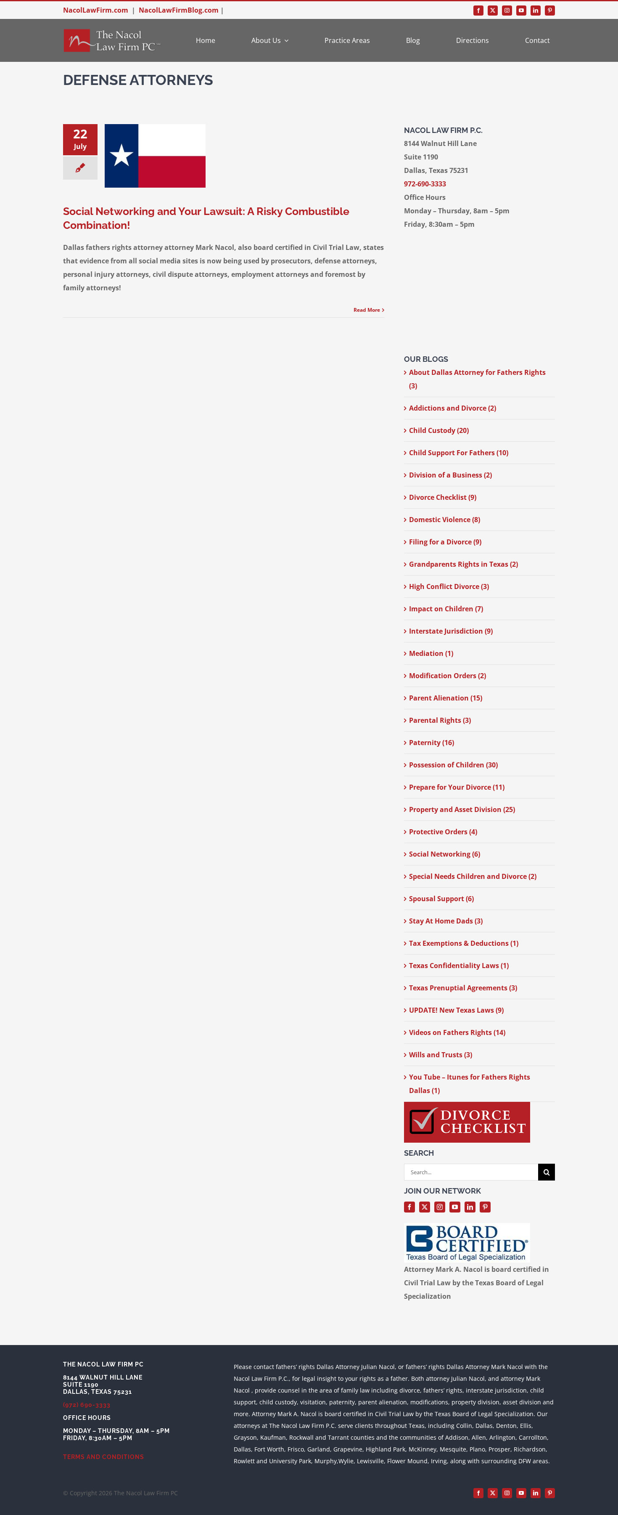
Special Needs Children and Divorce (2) (472, 876)
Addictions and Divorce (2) (452, 408)
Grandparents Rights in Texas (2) (463, 564)
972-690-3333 (425, 183)
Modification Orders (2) (447, 675)
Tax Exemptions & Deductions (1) (463, 943)
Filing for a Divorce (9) (445, 542)
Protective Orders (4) (443, 831)
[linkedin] (536, 10)
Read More (367, 309)
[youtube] (521, 10)
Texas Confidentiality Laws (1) (459, 965)
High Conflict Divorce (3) (449, 586)
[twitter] (493, 10)
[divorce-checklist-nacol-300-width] (467, 1105)
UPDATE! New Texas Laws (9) (456, 1010)
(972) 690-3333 (87, 1404)
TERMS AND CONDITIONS (103, 1457)
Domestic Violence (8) (444, 519)
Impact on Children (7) (446, 608)
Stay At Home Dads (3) (446, 921)
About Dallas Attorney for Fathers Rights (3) (477, 379)
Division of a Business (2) (450, 475)
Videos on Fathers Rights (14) (457, 1032)
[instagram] (507, 10)
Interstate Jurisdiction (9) (451, 631)
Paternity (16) (431, 742)
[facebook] (478, 10)
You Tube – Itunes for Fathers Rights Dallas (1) (469, 1083)
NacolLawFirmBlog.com (179, 10)
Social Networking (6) (444, 854)
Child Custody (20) (439, 430)
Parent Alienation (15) (445, 698)
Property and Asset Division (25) (462, 809)
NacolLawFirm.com (95, 10)
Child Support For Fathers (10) (458, 452)
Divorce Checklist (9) (442, 497)
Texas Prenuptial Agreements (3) (463, 987)
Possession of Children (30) (453, 764)
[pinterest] (550, 10)
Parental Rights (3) (440, 720)
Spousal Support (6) (441, 898)
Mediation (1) (431, 653)
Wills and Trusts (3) (440, 1054)
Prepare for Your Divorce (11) (456, 787)
